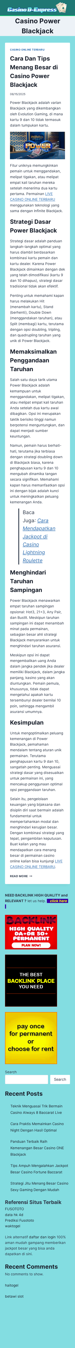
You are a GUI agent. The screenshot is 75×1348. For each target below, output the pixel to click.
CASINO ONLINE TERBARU (27, 49)
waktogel (12, 1226)
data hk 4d (14, 1215)
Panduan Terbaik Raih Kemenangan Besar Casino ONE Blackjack (37, 1147)
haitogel (11, 1285)
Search (11, 1072)
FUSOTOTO (14, 1209)
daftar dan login (42, 1237)
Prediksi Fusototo (19, 1220)
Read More (21, 876)
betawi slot (14, 1296)
